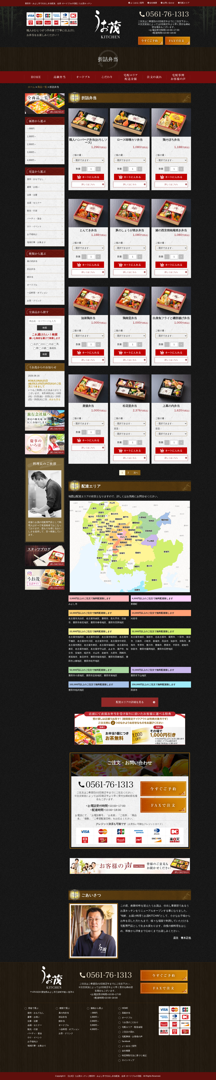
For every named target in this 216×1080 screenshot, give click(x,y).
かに (43, 344)
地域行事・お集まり (36, 242)
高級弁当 (59, 77)
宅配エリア (184, 3)
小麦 (43, 348)
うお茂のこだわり (107, 77)
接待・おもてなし (35, 179)
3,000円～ (31, 152)
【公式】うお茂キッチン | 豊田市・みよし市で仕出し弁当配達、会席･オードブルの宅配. (104, 1076)
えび (35, 344)
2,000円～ (31, 144)
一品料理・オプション (37, 293)
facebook (126, 1041)
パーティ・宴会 (34, 218)
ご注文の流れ (154, 77)
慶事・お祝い (33, 187)
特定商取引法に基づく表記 (134, 1055)
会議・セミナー (34, 203)
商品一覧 (42, 87)
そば (50, 344)
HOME (36, 77)
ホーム (31, 87)
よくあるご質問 (137, 3)
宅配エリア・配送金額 (131, 77)
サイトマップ (128, 1060)
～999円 (30, 128)
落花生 (52, 348)
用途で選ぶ (33, 1008)
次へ (136, 472)
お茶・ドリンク (34, 300)
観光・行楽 (32, 210)
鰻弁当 (30, 277)
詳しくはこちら (88, 184)
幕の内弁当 (32, 261)
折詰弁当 (31, 269)
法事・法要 (32, 195)
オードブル (83, 77)
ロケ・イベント (34, 226)
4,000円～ (31, 160)
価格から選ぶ (97, 1008)
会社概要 (153, 3)
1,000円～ (31, 136)
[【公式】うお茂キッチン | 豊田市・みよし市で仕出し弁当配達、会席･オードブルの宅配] (108, 24)
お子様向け (32, 234)
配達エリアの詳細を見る (130, 702)
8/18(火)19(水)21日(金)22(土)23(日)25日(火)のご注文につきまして (44, 383)
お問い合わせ (168, 3)
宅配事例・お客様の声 (178, 77)
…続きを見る (53, 399)
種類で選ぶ (64, 1008)
